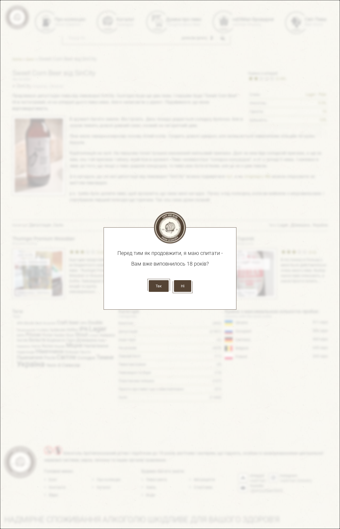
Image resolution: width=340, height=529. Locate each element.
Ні (182, 286)
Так (159, 286)
